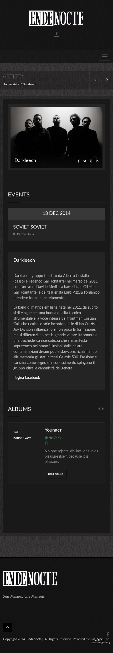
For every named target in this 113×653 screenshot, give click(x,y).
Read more (54, 474)
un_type (97, 639)
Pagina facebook (26, 378)
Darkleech (24, 260)
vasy (28, 437)
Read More (56, 230)
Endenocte (34, 639)
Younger (53, 430)
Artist (16, 84)
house (17, 437)
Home (7, 84)
